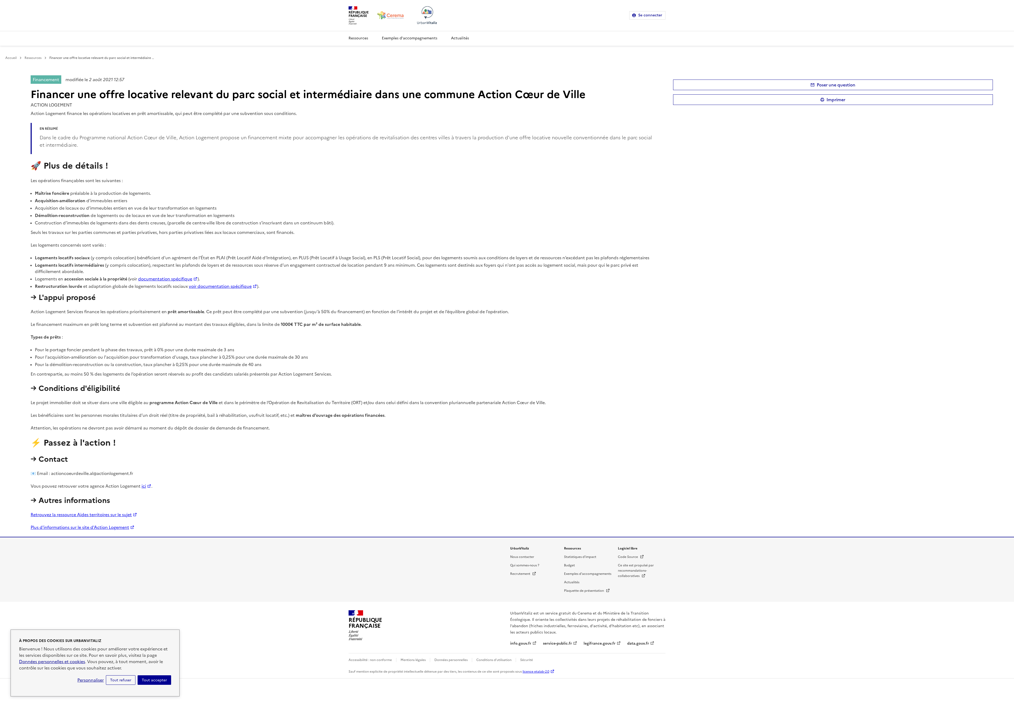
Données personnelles (451, 660)
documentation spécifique (165, 279)
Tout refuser (120, 680)
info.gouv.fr (520, 643)
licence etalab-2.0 (536, 671)
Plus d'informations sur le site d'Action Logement (80, 527)
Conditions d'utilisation (493, 660)
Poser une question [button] (836, 85)
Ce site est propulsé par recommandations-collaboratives (636, 570)
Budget (569, 565)
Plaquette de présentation (587, 590)
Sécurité (526, 660)
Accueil (11, 58)
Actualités (460, 38)
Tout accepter (154, 680)
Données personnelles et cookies (52, 661)
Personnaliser (90, 680)
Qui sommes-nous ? (524, 565)
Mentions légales (413, 660)
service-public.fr (557, 643)
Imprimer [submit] (836, 99)
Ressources (358, 38)
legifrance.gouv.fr (600, 643)
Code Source (631, 556)
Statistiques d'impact (580, 556)
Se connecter (650, 15)
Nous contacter (522, 556)
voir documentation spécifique (220, 286)
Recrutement (523, 573)
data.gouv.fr (638, 643)
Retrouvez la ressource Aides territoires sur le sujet (81, 514)
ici (144, 486)
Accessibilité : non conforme (370, 660)
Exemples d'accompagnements (409, 38)
